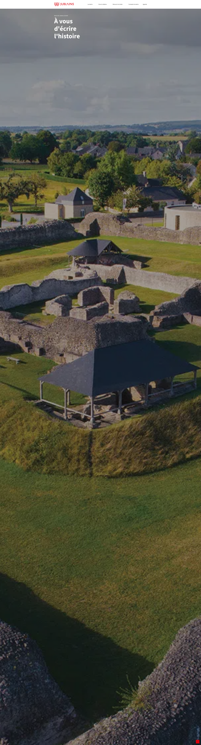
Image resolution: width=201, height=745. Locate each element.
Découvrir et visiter (118, 4)
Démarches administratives (95, 5)
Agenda (145, 4)
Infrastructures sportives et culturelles (108, 2)
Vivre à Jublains (102, 4)
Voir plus (100, 739)
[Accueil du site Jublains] (64, 4)
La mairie (90, 4)
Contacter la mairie (134, 4)
